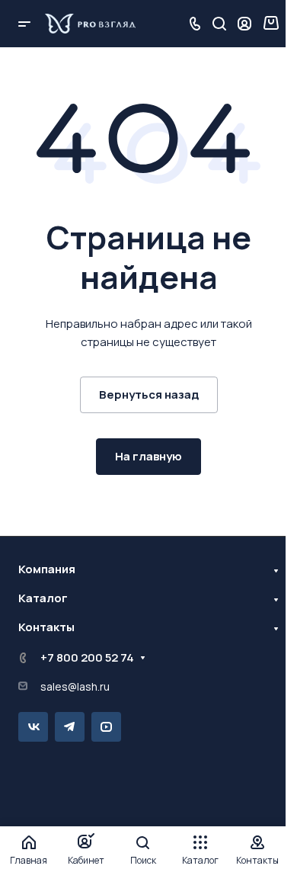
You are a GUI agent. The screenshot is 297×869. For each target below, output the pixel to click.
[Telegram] (70, 727)
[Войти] (244, 24)
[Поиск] (219, 24)
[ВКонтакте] (33, 727)
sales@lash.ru (75, 686)
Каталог (43, 598)
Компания (46, 569)
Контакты (46, 627)
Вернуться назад (149, 394)
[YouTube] (106, 727)
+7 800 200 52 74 (87, 657)
